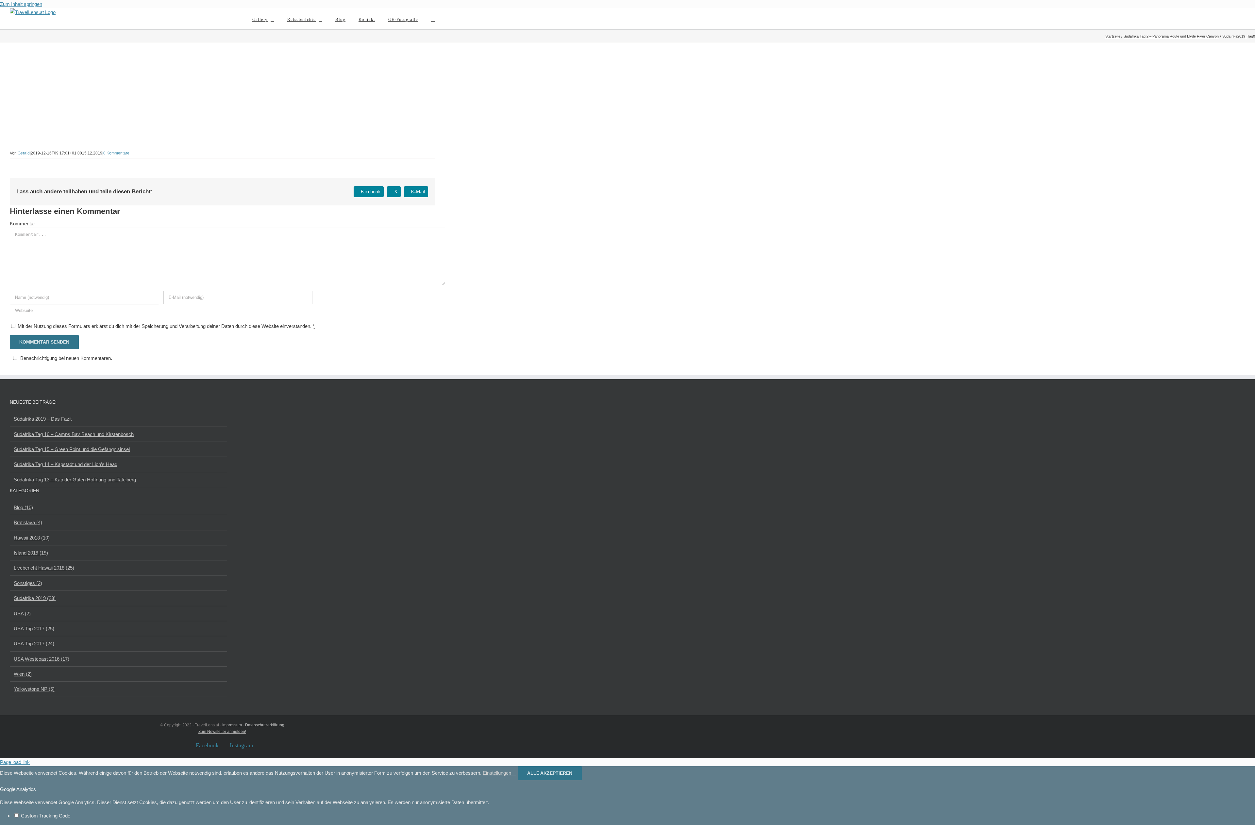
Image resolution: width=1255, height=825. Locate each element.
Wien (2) (23, 674)
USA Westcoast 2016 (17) (41, 659)
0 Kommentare (116, 153)
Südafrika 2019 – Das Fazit (43, 419)
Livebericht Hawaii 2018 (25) (44, 568)
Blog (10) (23, 507)
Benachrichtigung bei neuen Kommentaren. (66, 358)
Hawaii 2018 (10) (32, 538)
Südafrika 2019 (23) (35, 598)
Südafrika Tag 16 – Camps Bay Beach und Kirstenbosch (74, 434)
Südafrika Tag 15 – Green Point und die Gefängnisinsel (72, 449)
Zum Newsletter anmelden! (222, 731)
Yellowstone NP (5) (34, 689)
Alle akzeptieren (549, 773)
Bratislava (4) (28, 522)
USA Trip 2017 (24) (34, 643)
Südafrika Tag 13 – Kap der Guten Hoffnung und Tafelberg (75, 479)
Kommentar (22, 223)
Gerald (24, 153)
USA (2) (22, 613)
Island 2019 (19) (31, 553)
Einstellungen (497, 773)
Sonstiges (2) (28, 583)
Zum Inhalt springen (21, 4)
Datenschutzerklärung (264, 725)
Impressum (232, 725)
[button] (433, 18)
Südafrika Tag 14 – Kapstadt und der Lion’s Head (65, 464)
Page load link (15, 762)
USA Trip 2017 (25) (34, 628)
